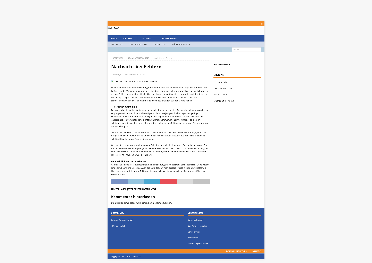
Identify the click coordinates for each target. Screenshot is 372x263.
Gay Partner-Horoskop (198, 226)
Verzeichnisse (170, 38)
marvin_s (117, 74)
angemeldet (127, 202)
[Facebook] (261, 23)
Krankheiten (193, 237)
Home (113, 38)
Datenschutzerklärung (236, 251)
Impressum (257, 251)
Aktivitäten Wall (118, 226)
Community (147, 38)
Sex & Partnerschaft (138, 44)
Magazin (127, 38)
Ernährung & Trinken (180, 44)
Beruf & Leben (159, 44)
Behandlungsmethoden (198, 243)
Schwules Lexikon (195, 220)
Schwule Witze (194, 231)
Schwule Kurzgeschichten (122, 220)
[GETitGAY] (113, 27)
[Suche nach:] (246, 49)
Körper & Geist (116, 44)
